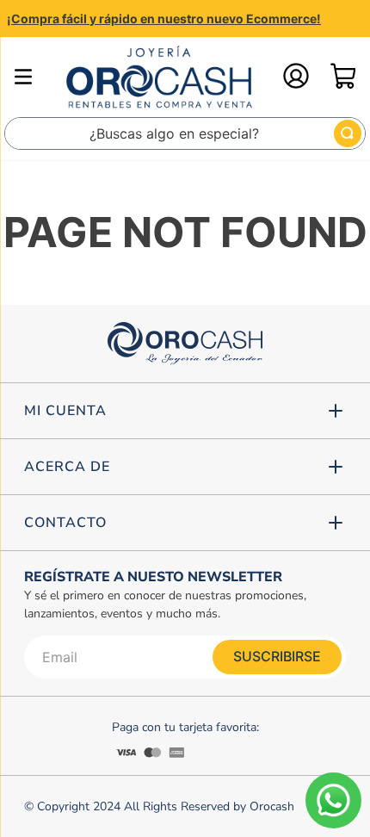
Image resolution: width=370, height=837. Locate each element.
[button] (185, 410)
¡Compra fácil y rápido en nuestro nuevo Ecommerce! (164, 18)
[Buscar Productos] (347, 133)
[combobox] (185, 133)
